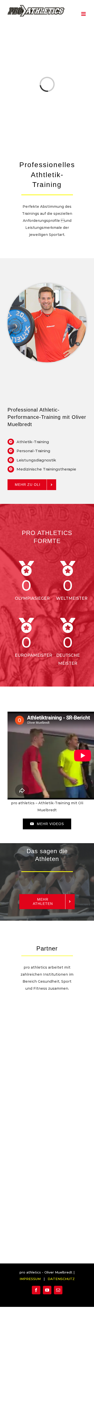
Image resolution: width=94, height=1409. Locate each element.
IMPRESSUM (30, 1279)
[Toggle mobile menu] (83, 14)
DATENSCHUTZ (61, 1279)
